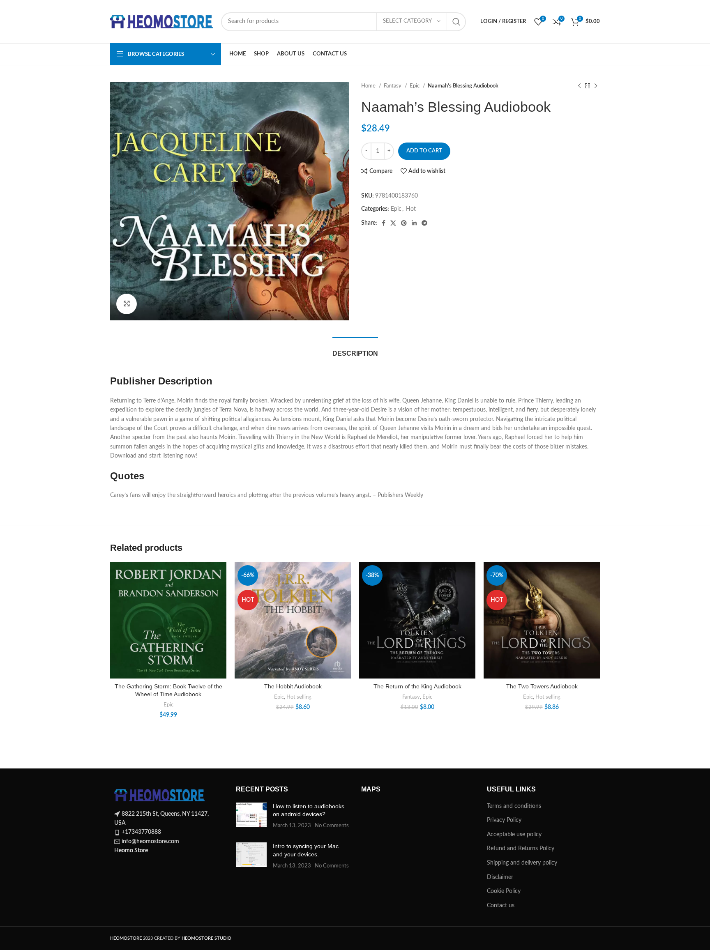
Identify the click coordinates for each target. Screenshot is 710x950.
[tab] (355, 349)
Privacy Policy (504, 820)
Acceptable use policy (514, 834)
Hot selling (298, 697)
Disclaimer (500, 877)
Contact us (500, 906)
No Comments (332, 825)
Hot (411, 209)
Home (369, 86)
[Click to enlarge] (126, 304)
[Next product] (596, 86)
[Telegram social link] (424, 223)
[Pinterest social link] (404, 223)
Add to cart (424, 151)
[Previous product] (579, 86)
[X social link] (393, 223)
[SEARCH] (456, 21)
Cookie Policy (504, 891)
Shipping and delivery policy (522, 863)
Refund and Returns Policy (520, 848)
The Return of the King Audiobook (417, 686)
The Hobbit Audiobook (293, 686)
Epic (415, 86)
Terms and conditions (514, 806)
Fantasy (393, 86)
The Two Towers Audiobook (542, 686)
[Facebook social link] (383, 223)
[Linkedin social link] (414, 223)
